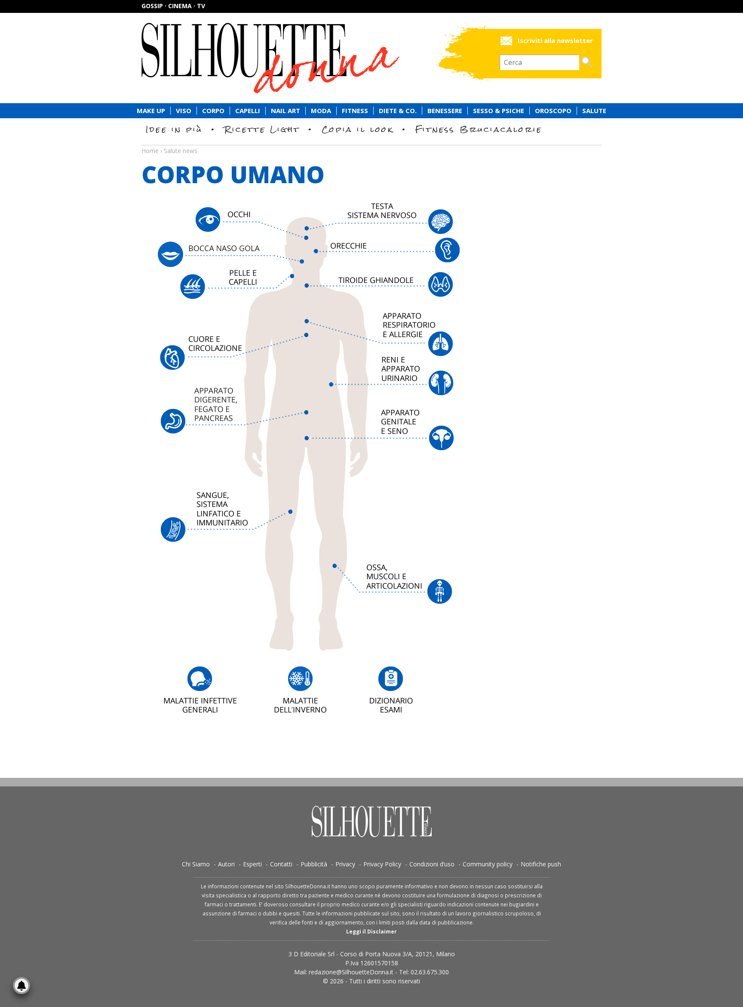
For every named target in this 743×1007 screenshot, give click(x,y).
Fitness (355, 111)
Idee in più (174, 129)
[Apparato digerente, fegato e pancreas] (233, 409)
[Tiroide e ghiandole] (379, 292)
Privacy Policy (382, 864)
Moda (321, 111)
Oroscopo (553, 111)
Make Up (151, 111)
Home (150, 151)
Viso (183, 111)
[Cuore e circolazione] (233, 358)
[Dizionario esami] (401, 689)
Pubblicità (314, 864)
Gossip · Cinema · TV (173, 6)
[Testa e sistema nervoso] (379, 219)
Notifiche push (541, 864)
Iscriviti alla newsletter (555, 41)
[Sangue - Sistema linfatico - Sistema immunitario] (217, 517)
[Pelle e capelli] (219, 295)
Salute (594, 111)
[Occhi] (233, 224)
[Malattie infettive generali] (199, 689)
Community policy (488, 864)
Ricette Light (262, 129)
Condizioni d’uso (431, 864)
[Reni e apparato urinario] (404, 382)
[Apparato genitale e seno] (379, 435)
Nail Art (285, 111)
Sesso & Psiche (498, 111)
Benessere (444, 111)
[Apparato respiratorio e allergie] (379, 335)
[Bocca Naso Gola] (233, 256)
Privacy (345, 864)
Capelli (247, 111)
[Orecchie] (384, 255)
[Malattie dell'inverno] (300, 689)
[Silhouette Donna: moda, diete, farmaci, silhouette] (307, 58)
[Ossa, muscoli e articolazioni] (407, 589)
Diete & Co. (398, 111)
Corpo (213, 111)
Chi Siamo (196, 864)
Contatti (281, 864)
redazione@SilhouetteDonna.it (351, 972)
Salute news (371, 143)
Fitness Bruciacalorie (478, 129)
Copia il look (357, 129)
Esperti (252, 864)
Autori (226, 864)
